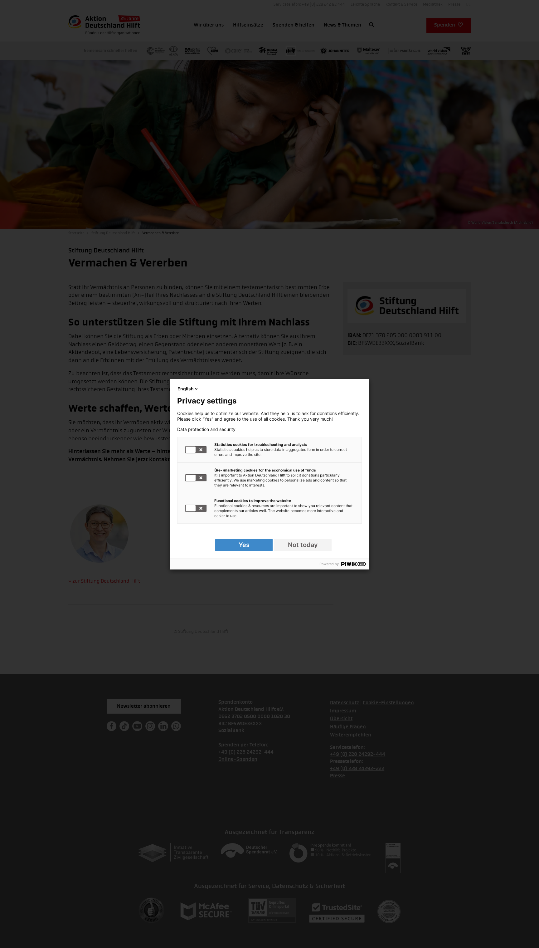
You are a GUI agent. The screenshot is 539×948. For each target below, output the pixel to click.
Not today (303, 545)
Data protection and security (206, 429)
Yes (244, 545)
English (185, 388)
